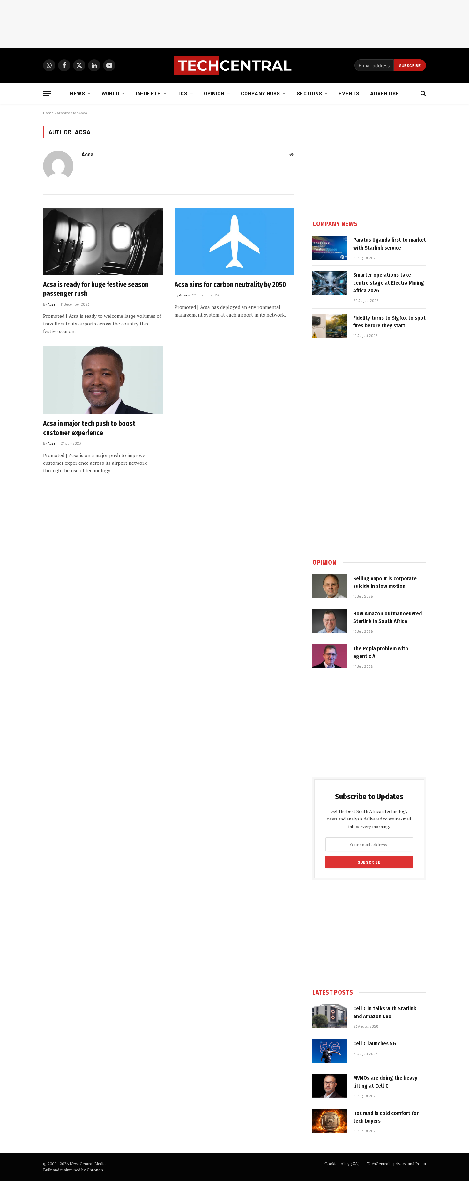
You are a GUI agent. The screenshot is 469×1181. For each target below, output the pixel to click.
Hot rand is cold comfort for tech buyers (386, 1117)
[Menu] (47, 93)
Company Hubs (260, 93)
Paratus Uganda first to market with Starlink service (389, 244)
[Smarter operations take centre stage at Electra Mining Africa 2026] (329, 283)
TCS (182, 93)
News (77, 93)
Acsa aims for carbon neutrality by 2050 (230, 285)
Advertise (384, 93)
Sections (309, 93)
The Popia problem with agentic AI (380, 652)
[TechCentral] (234, 65)
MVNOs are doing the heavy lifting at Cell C (385, 1082)
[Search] (422, 93)
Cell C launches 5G (374, 1043)
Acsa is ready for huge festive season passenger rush (96, 289)
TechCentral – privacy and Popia (396, 1164)
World (110, 93)
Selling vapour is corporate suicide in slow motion (385, 582)
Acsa (87, 154)
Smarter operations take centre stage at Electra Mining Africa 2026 (388, 283)
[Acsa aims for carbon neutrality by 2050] (234, 241)
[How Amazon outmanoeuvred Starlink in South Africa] (329, 621)
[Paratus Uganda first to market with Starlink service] (329, 248)
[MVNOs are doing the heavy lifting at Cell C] (329, 1086)
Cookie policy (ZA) (342, 1164)
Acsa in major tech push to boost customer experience (89, 428)
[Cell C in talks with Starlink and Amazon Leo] (329, 1016)
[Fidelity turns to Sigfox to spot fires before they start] (329, 326)
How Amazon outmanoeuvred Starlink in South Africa (387, 617)
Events (349, 93)
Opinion (214, 93)
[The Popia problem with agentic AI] (329, 656)
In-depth (148, 93)
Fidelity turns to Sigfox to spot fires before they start (389, 322)
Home (48, 112)
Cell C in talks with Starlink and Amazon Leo (384, 1012)
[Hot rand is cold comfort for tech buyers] (329, 1121)
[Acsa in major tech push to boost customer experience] (103, 380)
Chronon (95, 1170)
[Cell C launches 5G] (329, 1051)
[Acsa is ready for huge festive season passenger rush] (103, 241)
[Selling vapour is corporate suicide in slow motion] (329, 586)
